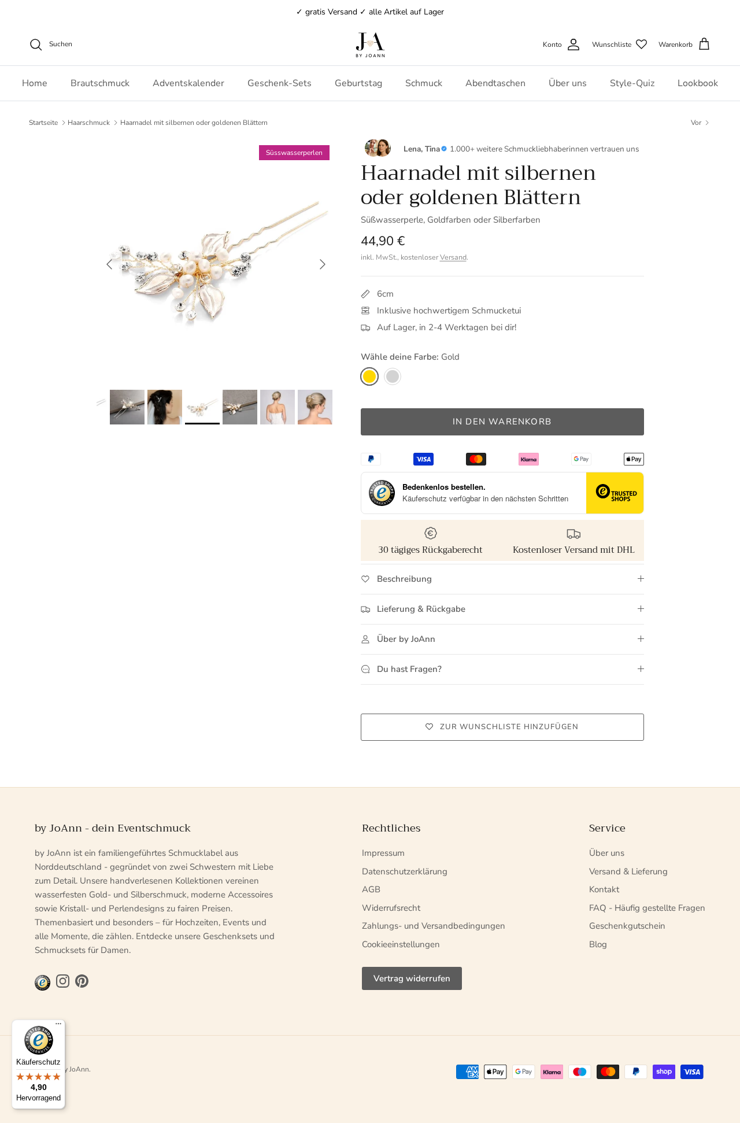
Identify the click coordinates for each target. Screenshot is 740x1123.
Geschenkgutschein (627, 926)
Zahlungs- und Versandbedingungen (433, 926)
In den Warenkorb (502, 421)
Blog (598, 944)
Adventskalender (188, 83)
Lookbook (698, 83)
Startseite (43, 122)
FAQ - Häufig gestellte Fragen (647, 908)
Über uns (568, 83)
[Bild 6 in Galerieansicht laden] (216, 258)
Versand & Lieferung (628, 871)
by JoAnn (74, 1069)
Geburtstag (358, 83)
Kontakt (604, 889)
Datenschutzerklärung (404, 871)
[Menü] (58, 1026)
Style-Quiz (632, 83)
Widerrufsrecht (391, 908)
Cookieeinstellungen (401, 944)
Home (34, 83)
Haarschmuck (89, 122)
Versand (453, 257)
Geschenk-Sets (279, 83)
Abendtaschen (495, 83)
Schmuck (423, 83)
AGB (371, 889)
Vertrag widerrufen (411, 978)
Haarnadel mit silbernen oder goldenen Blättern (194, 122)
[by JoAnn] (370, 45)
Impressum (383, 853)
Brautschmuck (100, 83)
